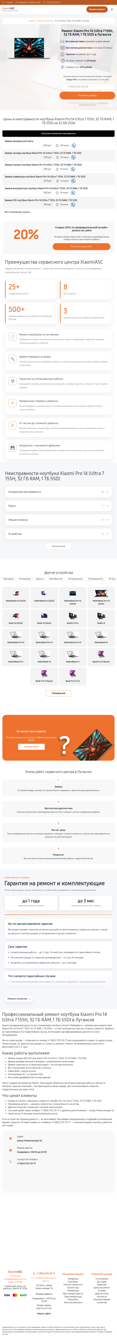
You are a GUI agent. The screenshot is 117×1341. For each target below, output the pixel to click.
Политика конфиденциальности (15, 1277)
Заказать (74, 145)
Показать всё (58, 693)
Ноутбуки (73, 1281)
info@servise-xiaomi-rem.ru (45, 1279)
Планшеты (72, 1299)
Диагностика (102, 1293)
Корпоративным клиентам (101, 1301)
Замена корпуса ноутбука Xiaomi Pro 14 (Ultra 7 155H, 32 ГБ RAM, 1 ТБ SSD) (43, 164)
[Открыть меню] (112, 9)
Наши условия (15, 1282)
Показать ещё (58, 546)
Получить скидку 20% (81, 246)
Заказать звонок (31, 746)
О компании (102, 1278)
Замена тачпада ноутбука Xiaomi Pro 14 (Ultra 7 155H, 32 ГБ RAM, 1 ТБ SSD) (43, 153)
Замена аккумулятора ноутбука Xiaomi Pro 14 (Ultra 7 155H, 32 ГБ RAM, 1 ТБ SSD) (46, 188)
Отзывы (102, 1290)
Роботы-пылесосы (72, 1284)
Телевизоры (73, 1290)
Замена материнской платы (19, 141)
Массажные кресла (73, 1293)
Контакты (102, 1296)
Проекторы (73, 1287)
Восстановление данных (17, 212)
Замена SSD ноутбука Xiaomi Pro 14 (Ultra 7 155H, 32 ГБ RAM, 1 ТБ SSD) (41, 200)
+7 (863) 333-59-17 (53, 2)
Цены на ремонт (101, 1287)
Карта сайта (44, 1313)
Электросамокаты (73, 1302)
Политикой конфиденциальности (93, 104)
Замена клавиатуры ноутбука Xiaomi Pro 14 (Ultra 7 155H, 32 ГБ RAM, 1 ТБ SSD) (45, 176)
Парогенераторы (73, 1296)
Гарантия (101, 1284)
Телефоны (73, 1278)
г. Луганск (9, 2)
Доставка (102, 1281)
